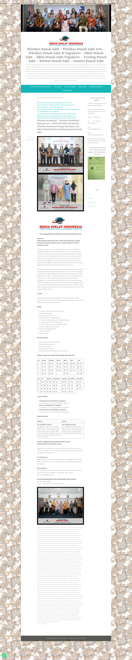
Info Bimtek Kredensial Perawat (44, 537)
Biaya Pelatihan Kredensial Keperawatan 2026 (71, 527)
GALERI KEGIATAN (67, 90)
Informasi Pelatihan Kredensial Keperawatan (65, 547)
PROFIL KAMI (57, 86)
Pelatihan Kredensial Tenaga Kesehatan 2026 (54, 594)
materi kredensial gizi (51, 567)
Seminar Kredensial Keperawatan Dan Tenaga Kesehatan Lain (56, 116)
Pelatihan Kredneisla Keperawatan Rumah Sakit (48, 600)
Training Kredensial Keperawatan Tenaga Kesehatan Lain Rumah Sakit (62, 614)
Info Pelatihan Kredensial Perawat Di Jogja (54, 541)
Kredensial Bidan (60, 561)
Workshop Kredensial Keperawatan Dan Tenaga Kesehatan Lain (57, 118)
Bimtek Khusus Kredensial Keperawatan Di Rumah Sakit (54, 103)
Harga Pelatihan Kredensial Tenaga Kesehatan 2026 (69, 535)
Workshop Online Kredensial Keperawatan (64, 619)
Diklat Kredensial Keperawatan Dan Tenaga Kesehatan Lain (55, 105)
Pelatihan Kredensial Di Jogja (69, 574)
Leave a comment (41, 623)
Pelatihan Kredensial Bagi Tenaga (54, 574)
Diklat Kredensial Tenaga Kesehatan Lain (50, 107)
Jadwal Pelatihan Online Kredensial (73, 557)
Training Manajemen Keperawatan (59, 616)
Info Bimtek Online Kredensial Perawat (62, 537)
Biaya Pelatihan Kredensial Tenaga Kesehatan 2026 (49, 529)
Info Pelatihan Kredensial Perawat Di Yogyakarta (54, 543)
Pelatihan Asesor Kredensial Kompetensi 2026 (54, 570)
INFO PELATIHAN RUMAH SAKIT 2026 (41, 86)
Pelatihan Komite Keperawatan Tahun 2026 (54, 572)
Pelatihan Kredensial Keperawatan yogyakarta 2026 (52, 590)
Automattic (82, 638)
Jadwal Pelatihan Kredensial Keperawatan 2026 (60, 553)
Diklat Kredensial (65, 533)
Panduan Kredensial (49, 568)
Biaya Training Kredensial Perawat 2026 (71, 529)
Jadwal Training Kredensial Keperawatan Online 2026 (49, 559)
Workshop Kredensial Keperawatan (67, 618)
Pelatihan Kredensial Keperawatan (48, 111)
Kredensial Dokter (69, 561)
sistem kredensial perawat (67, 606)
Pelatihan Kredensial (70, 572)
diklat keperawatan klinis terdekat (52, 533)
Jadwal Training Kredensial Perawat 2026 (72, 559)
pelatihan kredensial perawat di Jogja (60, 592)
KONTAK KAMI (82, 86)
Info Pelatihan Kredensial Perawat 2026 (56, 539)
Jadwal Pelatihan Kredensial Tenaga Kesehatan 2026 (52, 557)
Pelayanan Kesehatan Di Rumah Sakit (46, 604)
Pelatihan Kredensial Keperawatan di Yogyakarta (51, 580)
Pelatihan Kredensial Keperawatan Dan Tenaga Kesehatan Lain (56, 114)
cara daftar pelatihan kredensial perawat (63, 531)
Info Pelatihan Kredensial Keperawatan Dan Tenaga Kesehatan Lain (58, 109)
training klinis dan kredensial (51, 608)
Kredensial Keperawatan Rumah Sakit (67, 563)
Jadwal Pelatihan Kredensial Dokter (63, 551)
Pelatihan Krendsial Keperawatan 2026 (70, 600)
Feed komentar (91, 202)
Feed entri (90, 198)
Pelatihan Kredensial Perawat (44, 592)
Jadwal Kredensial (73, 549)
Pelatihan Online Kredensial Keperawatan (47, 602)
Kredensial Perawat (52, 565)
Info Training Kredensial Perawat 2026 (67, 545)
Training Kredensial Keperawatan (67, 608)
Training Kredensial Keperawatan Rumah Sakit (63, 610)
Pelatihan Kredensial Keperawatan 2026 (53, 578)
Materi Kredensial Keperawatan (64, 567)
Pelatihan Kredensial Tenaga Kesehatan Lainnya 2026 (69, 598)
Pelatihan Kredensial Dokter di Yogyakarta (56, 576)
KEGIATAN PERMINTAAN (95, 86)
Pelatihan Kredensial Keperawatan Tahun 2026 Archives (54, 582)
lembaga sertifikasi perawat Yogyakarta (67, 565)
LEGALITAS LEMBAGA (70, 86)
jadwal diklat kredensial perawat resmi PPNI (57, 549)
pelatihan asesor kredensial (60, 568)
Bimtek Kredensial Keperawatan (44, 531)
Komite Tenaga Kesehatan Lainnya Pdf (46, 561)
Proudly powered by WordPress (56, 638)
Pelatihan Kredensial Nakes (71, 590)
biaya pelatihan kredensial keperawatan (50, 527)
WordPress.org (91, 206)
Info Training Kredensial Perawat (49, 545)
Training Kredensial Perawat (43, 616)
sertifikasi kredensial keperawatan (52, 606)
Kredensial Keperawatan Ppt (51, 563)
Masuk (89, 194)
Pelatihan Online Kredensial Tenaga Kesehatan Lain (69, 602)
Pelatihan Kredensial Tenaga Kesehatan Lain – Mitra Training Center (61, 596)
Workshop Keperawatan (52, 618)
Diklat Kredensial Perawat (50, 535)
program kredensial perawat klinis (64, 604)
